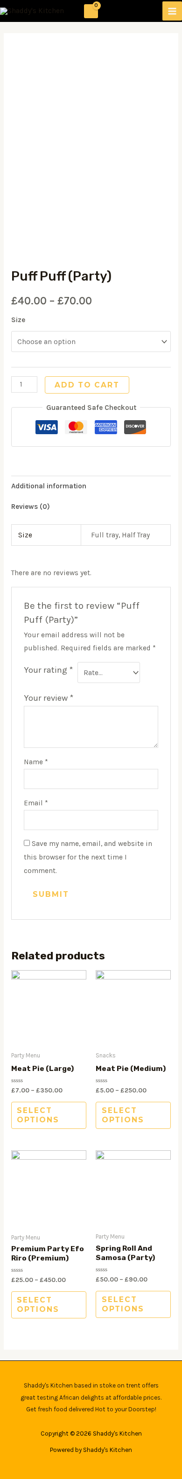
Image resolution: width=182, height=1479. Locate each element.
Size (18, 320)
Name (36, 762)
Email (36, 803)
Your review (49, 698)
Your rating (48, 670)
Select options (38, 1115)
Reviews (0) (30, 506)
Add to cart (87, 384)
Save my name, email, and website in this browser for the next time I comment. (88, 857)
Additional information (48, 486)
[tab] (91, 486)
